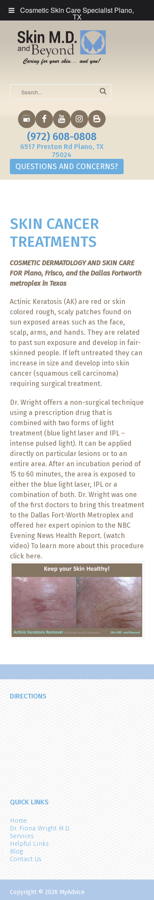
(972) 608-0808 (62, 137)
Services (22, 836)
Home (18, 820)
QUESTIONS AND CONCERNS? (66, 166)
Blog (16, 851)
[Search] (103, 91)
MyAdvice (72, 892)
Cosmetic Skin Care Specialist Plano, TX (77, 13)
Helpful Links (29, 843)
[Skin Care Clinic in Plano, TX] (62, 47)
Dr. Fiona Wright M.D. (40, 828)
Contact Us (25, 859)
